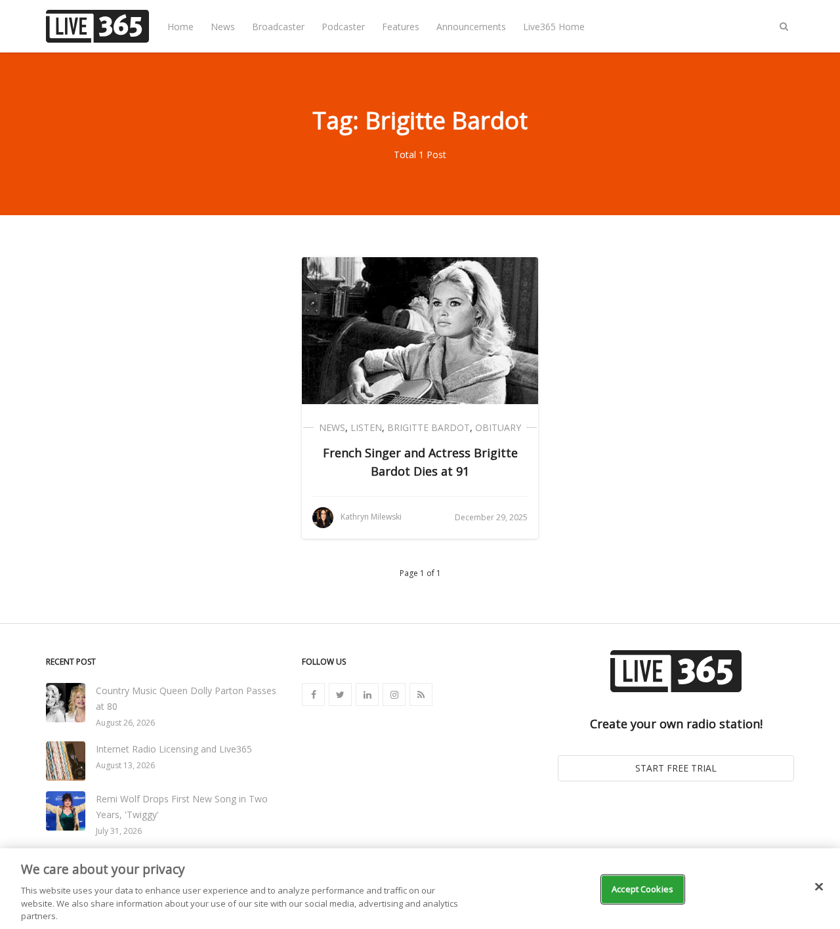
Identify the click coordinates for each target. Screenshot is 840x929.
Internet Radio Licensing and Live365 (174, 749)
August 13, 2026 (125, 765)
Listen (366, 427)
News (223, 26)
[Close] (819, 887)
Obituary (498, 427)
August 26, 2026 (125, 722)
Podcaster (343, 26)
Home (180, 26)
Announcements (471, 26)
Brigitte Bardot (428, 427)
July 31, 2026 (119, 830)
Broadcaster (278, 26)
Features (400, 26)
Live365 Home (554, 26)
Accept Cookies (642, 889)
